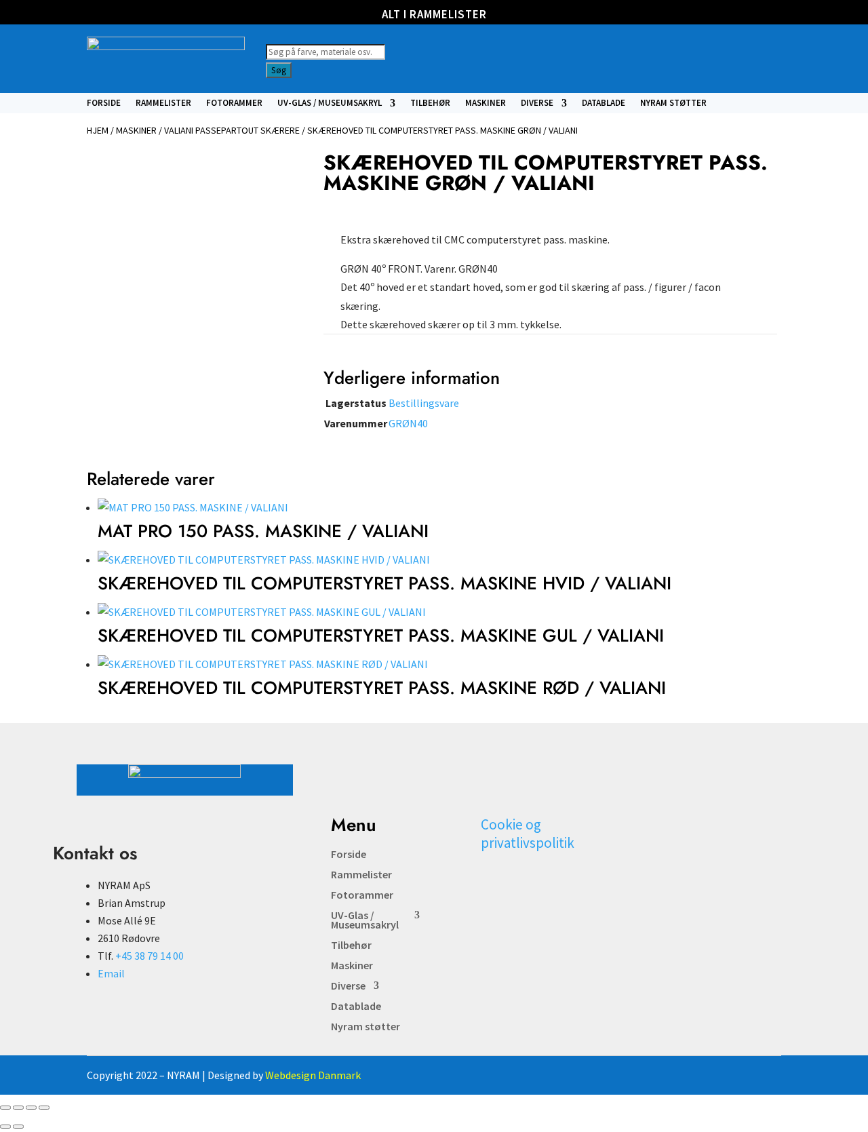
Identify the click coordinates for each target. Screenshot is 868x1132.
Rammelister (163, 103)
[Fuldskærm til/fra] (18, 1108)
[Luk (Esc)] (44, 1108)
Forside (104, 103)
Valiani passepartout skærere (232, 130)
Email (111, 973)
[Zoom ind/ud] (5, 1108)
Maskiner (485, 103)
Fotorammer (234, 103)
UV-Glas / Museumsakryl (329, 103)
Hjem (97, 130)
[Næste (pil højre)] (18, 1127)
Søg (278, 70)
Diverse (537, 103)
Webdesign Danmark (313, 1075)
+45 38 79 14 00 (149, 955)
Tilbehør (430, 103)
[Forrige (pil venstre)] (5, 1127)
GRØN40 (408, 423)
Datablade (603, 103)
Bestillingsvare (424, 403)
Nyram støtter (673, 103)
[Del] (31, 1108)
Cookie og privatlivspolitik (527, 833)
